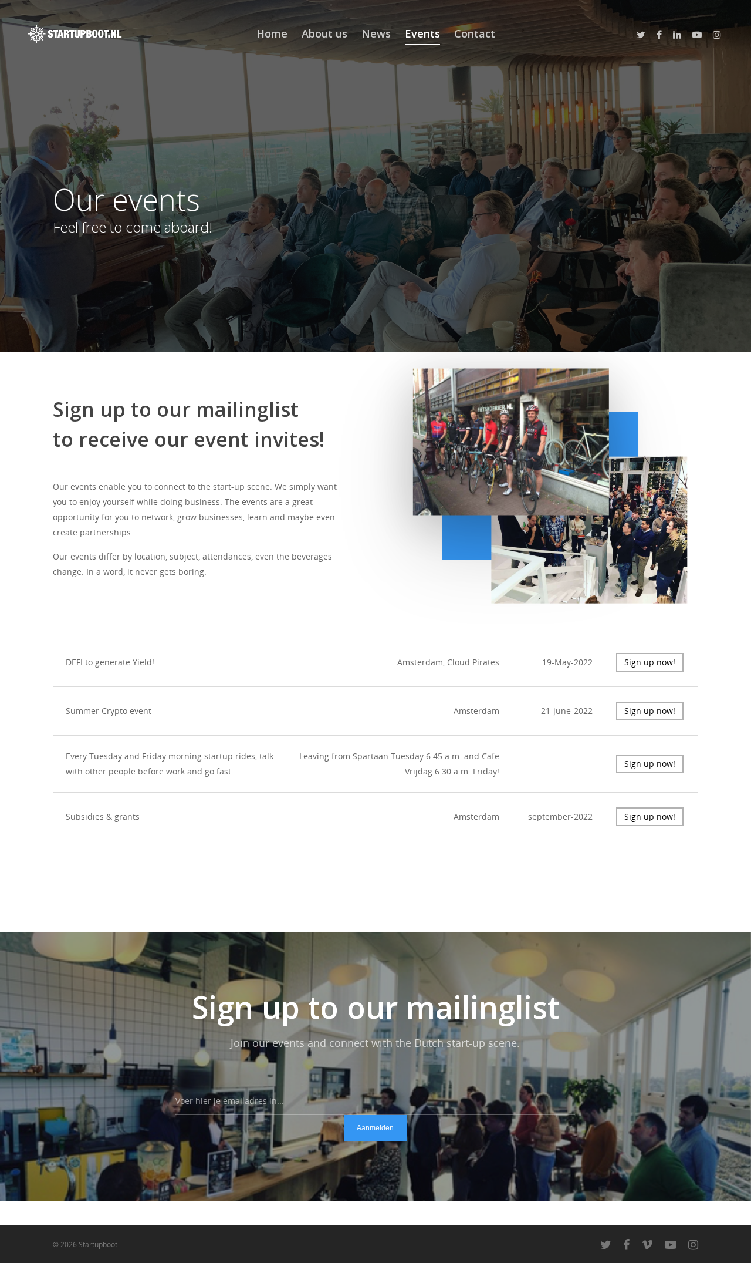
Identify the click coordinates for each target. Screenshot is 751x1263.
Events (422, 33)
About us (324, 33)
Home (271, 33)
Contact (474, 33)
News (376, 33)
